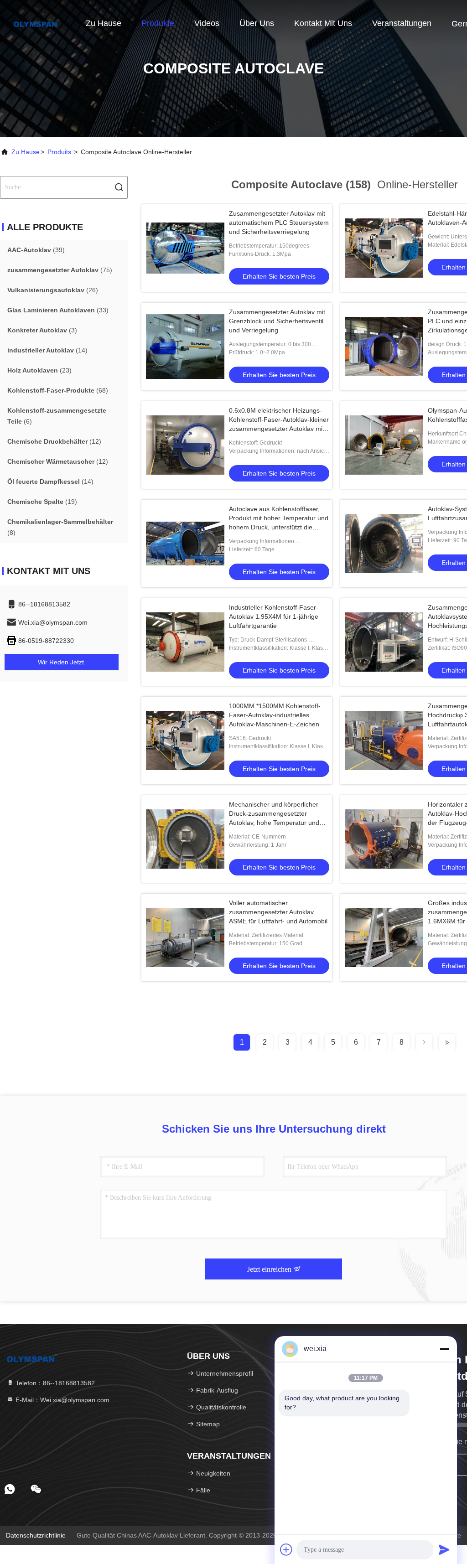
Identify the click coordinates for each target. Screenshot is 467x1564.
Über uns (256, 23)
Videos (206, 23)
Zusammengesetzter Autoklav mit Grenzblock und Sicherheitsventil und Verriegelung (277, 321)
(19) (42, 501)
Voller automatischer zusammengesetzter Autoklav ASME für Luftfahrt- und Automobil (278, 912)
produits (59, 151)
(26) (52, 290)
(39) (36, 250)
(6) (56, 416)
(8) (60, 527)
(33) (58, 310)
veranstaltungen (401, 23)
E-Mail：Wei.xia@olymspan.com (61, 1399)
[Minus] (444, 1348)
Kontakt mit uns (323, 23)
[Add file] (286, 1549)
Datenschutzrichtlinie (36, 1535)
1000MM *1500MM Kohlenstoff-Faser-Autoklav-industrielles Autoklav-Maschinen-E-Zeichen (275, 715)
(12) (54, 441)
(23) (39, 370)
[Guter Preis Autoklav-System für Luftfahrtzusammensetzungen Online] (384, 543)
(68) (57, 390)
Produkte (157, 23)
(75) (59, 270)
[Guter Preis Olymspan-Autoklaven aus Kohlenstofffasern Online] (384, 445)
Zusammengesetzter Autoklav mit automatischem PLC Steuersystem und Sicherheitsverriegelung (279, 222)
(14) (47, 350)
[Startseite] (36, 22)
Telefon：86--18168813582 (54, 1383)
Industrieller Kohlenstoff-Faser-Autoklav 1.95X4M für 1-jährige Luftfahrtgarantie (273, 616)
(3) (42, 330)
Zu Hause (103, 23)
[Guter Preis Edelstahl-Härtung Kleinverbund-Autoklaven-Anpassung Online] (384, 248)
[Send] (444, 1549)
